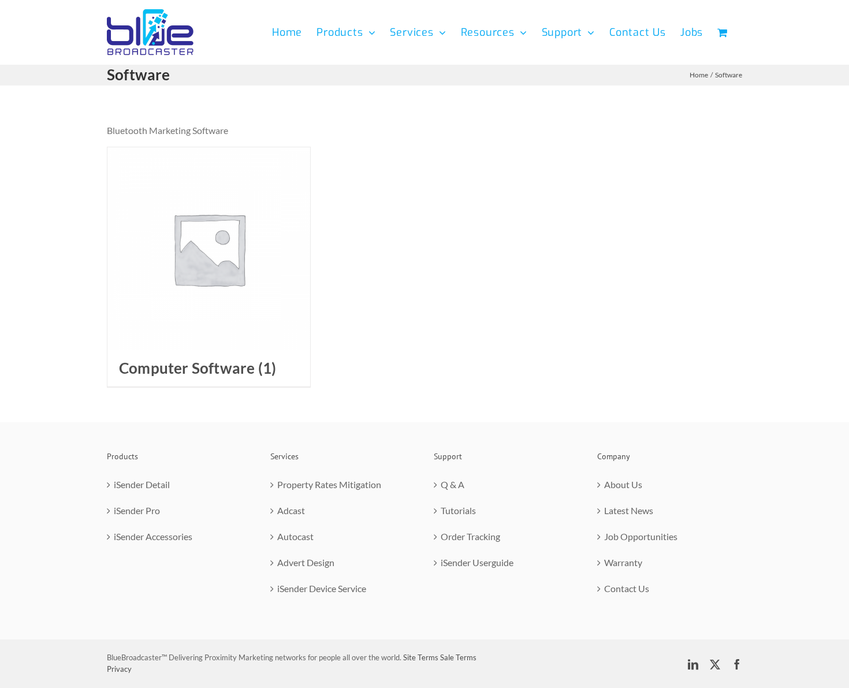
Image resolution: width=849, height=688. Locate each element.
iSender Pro (137, 510)
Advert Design (305, 562)
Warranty (623, 562)
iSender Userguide (477, 562)
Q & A (452, 484)
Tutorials (458, 510)
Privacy (119, 669)
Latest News (628, 510)
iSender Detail (142, 484)
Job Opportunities (640, 536)
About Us (623, 484)
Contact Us (626, 588)
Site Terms (420, 657)
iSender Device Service (321, 588)
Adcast (291, 510)
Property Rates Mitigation (329, 484)
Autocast (295, 536)
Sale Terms (458, 657)
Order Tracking (470, 536)
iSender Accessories (153, 536)
